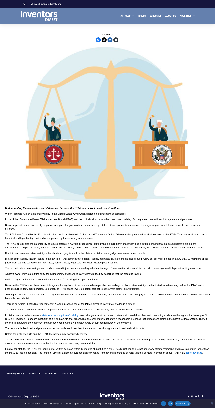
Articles (125, 15)
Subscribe (155, 15)
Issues (142, 15)
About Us (170, 15)
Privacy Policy (16, 373)
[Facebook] (98, 39)
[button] (24, 4)
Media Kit (67, 373)
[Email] (115, 39)
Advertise (185, 15)
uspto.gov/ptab (193, 352)
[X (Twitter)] (104, 39)
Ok (163, 403)
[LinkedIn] (110, 39)
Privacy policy (182, 403)
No (170, 403)
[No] (212, 403)
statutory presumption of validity (60, 315)
